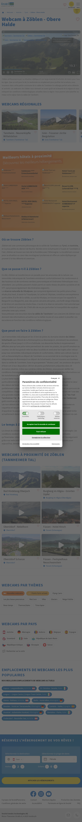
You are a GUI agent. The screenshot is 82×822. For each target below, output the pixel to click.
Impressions (56, 444)
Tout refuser (41, 431)
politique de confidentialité (40, 406)
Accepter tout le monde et (41, 424)
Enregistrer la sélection (41, 437)
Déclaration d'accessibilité (30, 444)
